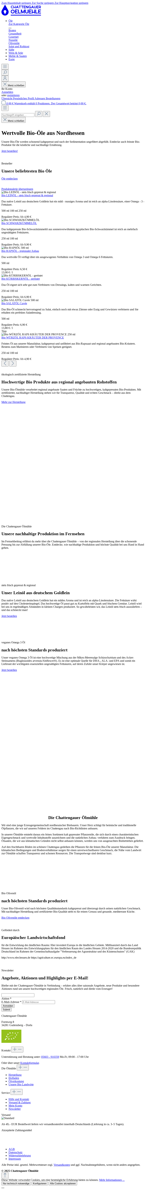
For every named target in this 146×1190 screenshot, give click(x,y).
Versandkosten (62, 1164)
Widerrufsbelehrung (20, 1155)
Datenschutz (15, 1152)
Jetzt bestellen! (9, 151)
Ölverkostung (16, 1081)
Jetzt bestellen (9, 616)
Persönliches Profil (24, 98)
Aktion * (6, 998)
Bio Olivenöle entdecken (15, 917)
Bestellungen (53, 98)
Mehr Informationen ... (112, 1179)
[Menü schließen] (10, 28)
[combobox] (17, 115)
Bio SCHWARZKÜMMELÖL (19, 223)
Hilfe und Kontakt (19, 1099)
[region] (73, 276)
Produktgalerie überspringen (17, 188)
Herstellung (15, 1074)
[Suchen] (5, 73)
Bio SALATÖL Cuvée (14, 303)
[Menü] (5, 67)
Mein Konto (15, 1105)
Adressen (40, 98)
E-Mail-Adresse (11, 1001)
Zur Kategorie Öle (19, 23)
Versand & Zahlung (20, 1102)
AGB (12, 1149)
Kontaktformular (29, 1062)
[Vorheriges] (5, 363)
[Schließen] (2, 1187)
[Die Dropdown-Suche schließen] (46, 114)
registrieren (13, 95)
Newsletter (15, 1108)
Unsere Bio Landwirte (21, 1084)
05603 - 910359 (50, 1056)
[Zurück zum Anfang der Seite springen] (5, 1175)
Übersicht (7, 98)
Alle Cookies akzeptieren (63, 1183)
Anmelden (7, 92)
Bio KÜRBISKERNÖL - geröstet (20, 278)
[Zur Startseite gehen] (21, 14)
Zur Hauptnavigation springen (71, 2)
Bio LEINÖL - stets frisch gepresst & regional (27, 195)
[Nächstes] (12, 363)
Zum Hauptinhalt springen (16, 2)
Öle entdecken (9, 178)
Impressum (15, 1158)
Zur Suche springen (43, 2)
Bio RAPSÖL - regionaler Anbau (20, 250)
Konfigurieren (39, 1183)
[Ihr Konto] (5, 78)
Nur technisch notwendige (16, 1183)
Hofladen (14, 1078)
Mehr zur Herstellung (13, 402)
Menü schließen (16, 85)
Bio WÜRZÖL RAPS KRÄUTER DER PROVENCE (32, 337)
